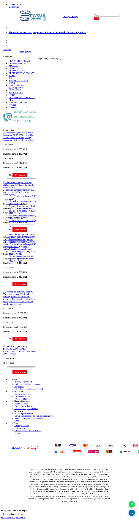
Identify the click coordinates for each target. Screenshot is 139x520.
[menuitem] (47, 32)
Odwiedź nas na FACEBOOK (27, 430)
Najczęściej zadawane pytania (27, 384)
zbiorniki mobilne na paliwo (73, 484)
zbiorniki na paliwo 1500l (76, 494)
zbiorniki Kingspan (36, 494)
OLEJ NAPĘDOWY (18, 63)
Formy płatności (21, 404)
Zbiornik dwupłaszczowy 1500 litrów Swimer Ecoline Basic (22, 207)
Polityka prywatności (23, 413)
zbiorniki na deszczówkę (70, 479)
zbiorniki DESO (85, 496)
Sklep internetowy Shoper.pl (13, 517)
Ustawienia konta (22, 396)
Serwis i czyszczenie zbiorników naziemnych (33, 416)
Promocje (13, 107)
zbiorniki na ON (56, 489)
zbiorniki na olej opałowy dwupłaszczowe (69, 472)
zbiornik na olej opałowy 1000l (45, 472)
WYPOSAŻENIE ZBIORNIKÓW (16, 86)
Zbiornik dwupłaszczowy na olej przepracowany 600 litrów (22, 240)
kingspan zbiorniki (83, 491)
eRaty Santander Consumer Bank (28, 389)
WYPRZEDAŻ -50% (18, 102)
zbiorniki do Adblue (70, 474)
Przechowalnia (20, 399)
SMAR (12, 83)
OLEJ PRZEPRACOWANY (21, 73)
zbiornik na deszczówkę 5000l (70, 482)
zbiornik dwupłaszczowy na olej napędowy (73, 487)
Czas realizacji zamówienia (26, 408)
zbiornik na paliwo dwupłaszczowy (67, 499)
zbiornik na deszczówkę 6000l (53, 484)
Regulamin (19, 386)
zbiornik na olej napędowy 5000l (98, 487)
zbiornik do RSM (69, 469)
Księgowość (19, 428)
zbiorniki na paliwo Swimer (99, 491)
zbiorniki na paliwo (37, 469)
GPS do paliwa (98, 489)
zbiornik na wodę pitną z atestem (65, 477)
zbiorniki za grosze (73, 496)
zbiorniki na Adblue (84, 474)
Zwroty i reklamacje (23, 382)
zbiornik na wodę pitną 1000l (87, 477)
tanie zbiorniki (60, 496)
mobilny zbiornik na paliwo (92, 484)
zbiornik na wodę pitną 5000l (51, 479)
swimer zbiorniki (61, 494)
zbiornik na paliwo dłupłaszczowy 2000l (42, 499)
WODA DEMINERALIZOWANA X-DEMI (22, 97)
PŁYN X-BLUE (16, 92)
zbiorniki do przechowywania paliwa (91, 499)
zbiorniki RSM (72, 501)
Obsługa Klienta (21, 425)
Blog (16, 421)
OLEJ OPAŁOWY (17, 71)
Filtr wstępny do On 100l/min (21, 256)
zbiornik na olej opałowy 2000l (94, 472)
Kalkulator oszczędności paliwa (28, 418)
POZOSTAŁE (15, 90)
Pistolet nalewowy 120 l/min (21, 249)
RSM (11, 78)
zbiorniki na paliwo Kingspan (66, 491)
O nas (17, 433)
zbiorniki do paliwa (92, 494)
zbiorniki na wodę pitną (100, 474)
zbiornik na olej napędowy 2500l (39, 489)
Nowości (12, 105)
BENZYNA (14, 68)
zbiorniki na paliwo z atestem (45, 496)
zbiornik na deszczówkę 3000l (91, 482)
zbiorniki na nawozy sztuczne (86, 469)
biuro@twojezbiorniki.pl (24, 116)
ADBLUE (13, 66)
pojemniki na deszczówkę (50, 482)
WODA (12, 75)
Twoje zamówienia (22, 394)
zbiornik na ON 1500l (70, 489)
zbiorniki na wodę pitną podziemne (41, 477)
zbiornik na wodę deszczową (89, 479)
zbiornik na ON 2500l (86, 489)
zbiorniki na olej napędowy (49, 487)
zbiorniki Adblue (57, 474)
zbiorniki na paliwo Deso (100, 496)
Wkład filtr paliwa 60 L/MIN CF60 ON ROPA (21, 260)
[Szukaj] (96, 18)
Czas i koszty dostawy (24, 406)
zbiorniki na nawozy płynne (54, 469)
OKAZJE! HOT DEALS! (20, 61)
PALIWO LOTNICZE (18, 80)
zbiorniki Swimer (48, 494)
